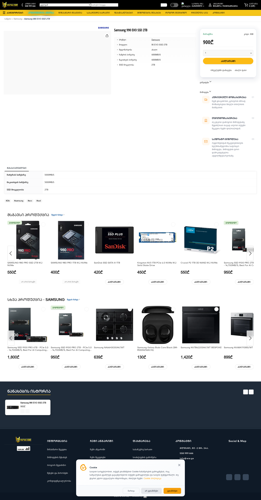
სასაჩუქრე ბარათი (142, 449)
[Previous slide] (245, 392)
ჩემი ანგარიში (97, 449)
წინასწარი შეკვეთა (57, 449)
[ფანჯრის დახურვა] (179, 465)
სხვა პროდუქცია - (36, 299)
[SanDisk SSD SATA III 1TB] (114, 240)
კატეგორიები (13, 13)
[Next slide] (251, 392)
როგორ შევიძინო (56, 465)
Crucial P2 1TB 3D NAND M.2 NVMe (199, 263)
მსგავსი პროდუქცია (28, 214)
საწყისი (8, 19)
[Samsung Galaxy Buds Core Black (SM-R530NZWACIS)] (157, 325)
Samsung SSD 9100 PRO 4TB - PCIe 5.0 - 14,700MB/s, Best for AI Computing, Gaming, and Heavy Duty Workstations (27, 348)
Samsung (18, 19)
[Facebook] (229, 477)
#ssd (39, 200)
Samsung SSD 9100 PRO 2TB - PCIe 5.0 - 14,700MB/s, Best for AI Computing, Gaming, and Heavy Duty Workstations (71, 348)
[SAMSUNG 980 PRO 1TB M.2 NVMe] (71, 240)
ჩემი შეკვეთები (98, 457)
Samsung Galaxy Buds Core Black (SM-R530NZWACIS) (157, 348)
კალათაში (114, 282)
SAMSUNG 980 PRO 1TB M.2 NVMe (69, 263)
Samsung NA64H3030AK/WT (109, 347)
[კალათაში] (22, 411)
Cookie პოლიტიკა (152, 478)
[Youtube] (237, 477)
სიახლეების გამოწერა (144, 457)
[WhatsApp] (246, 477)
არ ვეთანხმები (151, 491)
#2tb (8, 200)
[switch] (174, 5)
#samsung (18, 200)
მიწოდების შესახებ (57, 457)
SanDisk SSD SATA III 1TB (107, 263)
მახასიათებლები (16, 168)
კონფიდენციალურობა (59, 480)
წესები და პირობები (57, 473)
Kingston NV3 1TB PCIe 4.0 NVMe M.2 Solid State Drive (156, 264)
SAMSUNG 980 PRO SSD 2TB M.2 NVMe (24, 264)
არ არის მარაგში (28, 282)
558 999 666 (186, 453)
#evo (30, 200)
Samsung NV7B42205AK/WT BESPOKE (201, 347)
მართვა (131, 491)
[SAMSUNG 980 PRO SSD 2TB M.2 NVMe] (27, 240)
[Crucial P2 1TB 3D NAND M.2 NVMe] (201, 240)
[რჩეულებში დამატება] (43, 224)
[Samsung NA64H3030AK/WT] (114, 325)
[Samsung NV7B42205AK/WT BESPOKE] (201, 325)
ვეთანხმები (172, 491)
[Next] (250, 253)
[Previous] (11, 253)
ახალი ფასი (240, 70)
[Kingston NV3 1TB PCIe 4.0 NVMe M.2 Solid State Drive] (157, 240)
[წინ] (164, 5)
